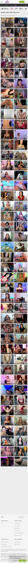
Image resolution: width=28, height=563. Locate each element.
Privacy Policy (17, 523)
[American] (12, 9)
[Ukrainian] (16, 9)
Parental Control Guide (18, 533)
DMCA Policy (17, 528)
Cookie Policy (18, 558)
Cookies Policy (17, 530)
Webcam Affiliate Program (6, 546)
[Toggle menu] (1, 2)
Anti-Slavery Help (17, 535)
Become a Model (4, 542)
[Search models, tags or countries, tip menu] (26, 5)
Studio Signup (4, 544)
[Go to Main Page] (8, 1)
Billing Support (17, 544)
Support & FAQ (17, 542)
